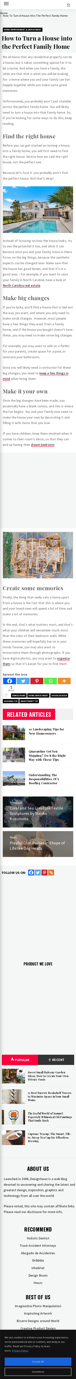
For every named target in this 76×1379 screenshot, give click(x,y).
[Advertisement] (38, 490)
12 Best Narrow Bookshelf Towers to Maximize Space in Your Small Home (50, 1096)
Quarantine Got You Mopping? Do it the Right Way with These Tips (47, 755)
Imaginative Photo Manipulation (38, 1306)
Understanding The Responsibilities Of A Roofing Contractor (44, 779)
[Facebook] (9, 681)
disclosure (34, 1212)
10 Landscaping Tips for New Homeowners (46, 731)
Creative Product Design (38, 1328)
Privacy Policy (20, 1350)
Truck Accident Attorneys (38, 1245)
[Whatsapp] (50, 681)
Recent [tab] (58, 1060)
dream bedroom (42, 445)
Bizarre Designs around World (38, 1321)
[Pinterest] (36, 681)
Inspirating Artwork (38, 1313)
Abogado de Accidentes (38, 1253)
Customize (38, 1371)
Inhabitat (37, 1268)
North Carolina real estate (21, 285)
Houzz (38, 1283)
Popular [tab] (22, 1060)
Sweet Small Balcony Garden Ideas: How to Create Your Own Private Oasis (48, 1076)
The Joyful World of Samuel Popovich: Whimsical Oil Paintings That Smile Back (50, 1117)
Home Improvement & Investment (22, 29)
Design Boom (38, 1275)
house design (59, 695)
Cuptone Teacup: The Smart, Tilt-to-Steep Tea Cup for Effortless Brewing (49, 1137)
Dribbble (38, 1260)
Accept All (38, 1361)
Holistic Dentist (38, 1238)
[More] (64, 681)
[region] (38, 1354)
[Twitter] (23, 681)
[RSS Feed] (51, 872)
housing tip (11, 701)
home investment (38, 695)
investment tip (29, 701)
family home (18, 695)
